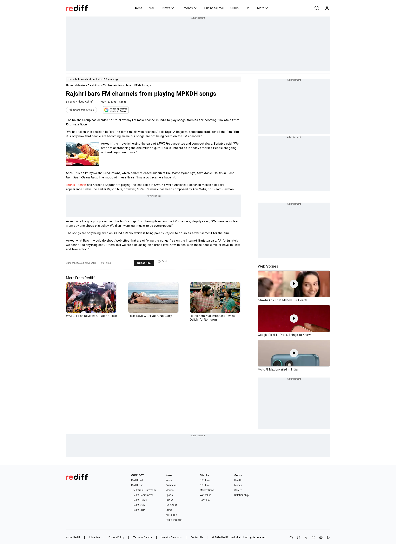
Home (138, 8)
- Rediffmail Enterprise (143, 490)
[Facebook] (306, 538)
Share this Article (83, 110)
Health (238, 480)
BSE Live (205, 480)
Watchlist (205, 495)
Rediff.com (227, 537)
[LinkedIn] (328, 538)
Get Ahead (171, 505)
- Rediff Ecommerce (142, 495)
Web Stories (268, 266)
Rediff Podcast (174, 519)
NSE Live (205, 485)
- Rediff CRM (138, 505)
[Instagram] (313, 538)
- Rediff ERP (137, 510)
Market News (207, 490)
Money (188, 8)
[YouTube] (321, 538)
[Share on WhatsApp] (291, 538)
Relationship (241, 495)
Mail (151, 8)
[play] (294, 284)
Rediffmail (137, 480)
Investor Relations (171, 537)
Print (164, 261)
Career (238, 490)
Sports (169, 495)
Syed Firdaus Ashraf (81, 101)
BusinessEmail (214, 8)
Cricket (169, 500)
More (260, 8)
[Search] (317, 8)
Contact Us (197, 537)
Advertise (94, 537)
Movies (80, 85)
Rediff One (137, 485)
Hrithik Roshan (76, 185)
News (166, 8)
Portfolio (205, 500)
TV (247, 8)
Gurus (234, 8)
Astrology (171, 514)
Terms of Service (142, 537)
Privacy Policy (116, 537)
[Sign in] (327, 8)
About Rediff (73, 537)
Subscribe (144, 262)
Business (171, 485)
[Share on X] (298, 538)
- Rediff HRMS (139, 500)
